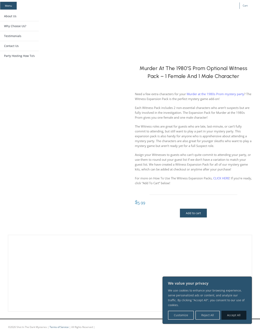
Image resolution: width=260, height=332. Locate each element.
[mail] (213, 5)
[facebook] (194, 5)
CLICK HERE (221, 178)
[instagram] (200, 5)
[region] (207, 300)
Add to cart (193, 213)
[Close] (247, 280)
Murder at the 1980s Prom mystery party (215, 94)
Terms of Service (59, 327)
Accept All (233, 315)
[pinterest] (207, 5)
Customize (181, 315)
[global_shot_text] (126, 19)
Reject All (207, 315)
